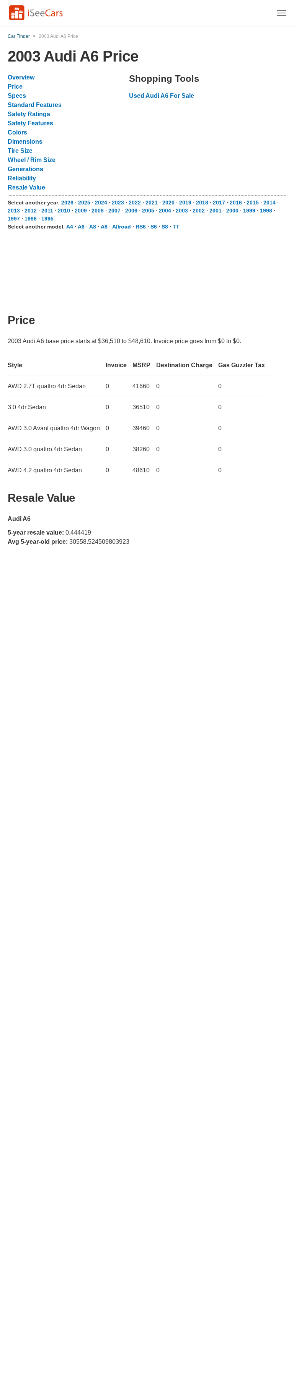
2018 (202, 202)
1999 (249, 211)
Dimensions (25, 141)
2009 (81, 211)
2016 (236, 202)
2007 (114, 211)
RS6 (141, 227)
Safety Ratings (29, 114)
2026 (67, 202)
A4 (69, 227)
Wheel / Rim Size (32, 160)
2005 (148, 211)
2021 (151, 202)
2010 (64, 211)
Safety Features (30, 123)
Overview (21, 77)
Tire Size (20, 151)
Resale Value (26, 187)
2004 (165, 211)
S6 (153, 227)
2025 (84, 202)
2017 (219, 202)
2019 (185, 202)
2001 (215, 211)
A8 (92, 227)
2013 (14, 211)
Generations (25, 169)
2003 (182, 211)
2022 (135, 202)
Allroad (121, 227)
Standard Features (35, 105)
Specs (17, 95)
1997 (14, 219)
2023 (118, 202)
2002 (199, 211)
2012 (30, 211)
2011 (47, 211)
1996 (30, 219)
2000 (232, 211)
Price (15, 86)
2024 (101, 202)
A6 (81, 227)
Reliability (22, 178)
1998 (266, 211)
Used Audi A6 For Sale (161, 95)
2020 (168, 202)
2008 (97, 211)
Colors (17, 132)
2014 (269, 202)
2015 (253, 202)
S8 (165, 227)
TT (176, 227)
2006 (131, 211)
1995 (47, 219)
